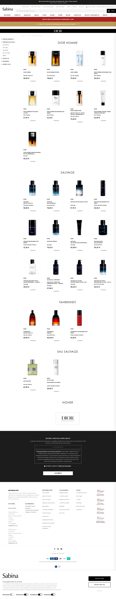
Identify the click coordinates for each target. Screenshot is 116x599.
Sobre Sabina (45, 493)
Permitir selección (99, 585)
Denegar (99, 591)
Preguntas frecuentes (35, 7)
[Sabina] (8, 8)
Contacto (75, 7)
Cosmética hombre (64, 503)
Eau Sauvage (6, 53)
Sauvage (5, 47)
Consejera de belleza (47, 510)
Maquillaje (5, 58)
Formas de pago (46, 513)
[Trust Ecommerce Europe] (59, 567)
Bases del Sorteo (80, 506)
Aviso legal (79, 496)
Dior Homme (6, 44)
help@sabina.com (12, 526)
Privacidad (79, 503)
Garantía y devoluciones (48, 503)
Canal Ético (79, 510)
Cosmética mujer (63, 496)
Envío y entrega (46, 500)
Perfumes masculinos (9, 42)
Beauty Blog (45, 506)
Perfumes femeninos (8, 39)
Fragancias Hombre (64, 500)
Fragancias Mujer (63, 493)
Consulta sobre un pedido (32, 510)
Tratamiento (5, 61)
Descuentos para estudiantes (46, 527)
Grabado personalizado (48, 523)
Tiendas (68, 7)
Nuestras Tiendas (46, 496)
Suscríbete (58, 473)
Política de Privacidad (64, 466)
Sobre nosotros (25, 7)
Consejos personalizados (48, 7)
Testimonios (45, 516)
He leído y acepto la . (59, 466)
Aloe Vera (61, 513)
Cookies (78, 500)
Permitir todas (99, 579)
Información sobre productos (30, 507)
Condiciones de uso (81, 493)
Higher (4, 55)
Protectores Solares (64, 510)
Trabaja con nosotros (30, 512)
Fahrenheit (5, 50)
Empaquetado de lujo (47, 520)
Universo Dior (6, 64)
